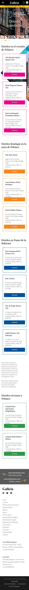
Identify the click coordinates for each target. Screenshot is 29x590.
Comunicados (6, 525)
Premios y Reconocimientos (11, 505)
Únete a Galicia (7, 515)
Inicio (4, 500)
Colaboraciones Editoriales (10, 522)
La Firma (5, 502)
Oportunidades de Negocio (10, 517)
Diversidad (6, 529)
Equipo (5, 512)
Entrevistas (6, 527)
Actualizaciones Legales (9, 520)
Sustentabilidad (7, 532)
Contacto (5, 534)
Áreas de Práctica (8, 507)
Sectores (5, 510)
